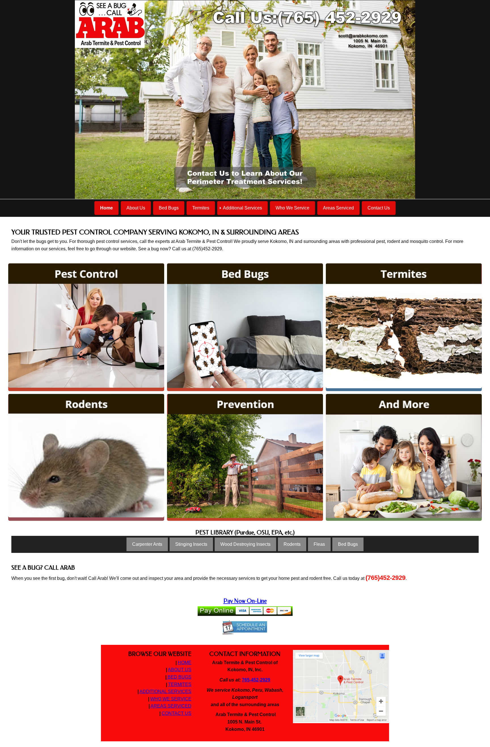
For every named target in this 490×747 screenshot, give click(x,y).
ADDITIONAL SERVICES (165, 691)
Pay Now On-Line (245, 600)
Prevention (245, 405)
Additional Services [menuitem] (242, 207)
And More (404, 405)
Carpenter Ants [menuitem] (147, 544)
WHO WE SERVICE (170, 698)
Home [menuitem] (106, 207)
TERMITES (179, 684)
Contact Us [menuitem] (379, 207)
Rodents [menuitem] (292, 544)
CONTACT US (176, 713)
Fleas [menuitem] (319, 544)
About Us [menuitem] (135, 207)
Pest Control (86, 274)
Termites (404, 270)
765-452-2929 (256, 679)
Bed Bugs (245, 275)
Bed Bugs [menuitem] (169, 207)
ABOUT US (179, 669)
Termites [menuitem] (200, 207)
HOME (184, 662)
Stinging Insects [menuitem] (191, 544)
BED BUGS (178, 677)
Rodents (86, 409)
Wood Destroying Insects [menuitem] (245, 544)
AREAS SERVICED (171, 706)
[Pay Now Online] (245, 612)
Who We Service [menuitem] (292, 207)
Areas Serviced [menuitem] (338, 207)
